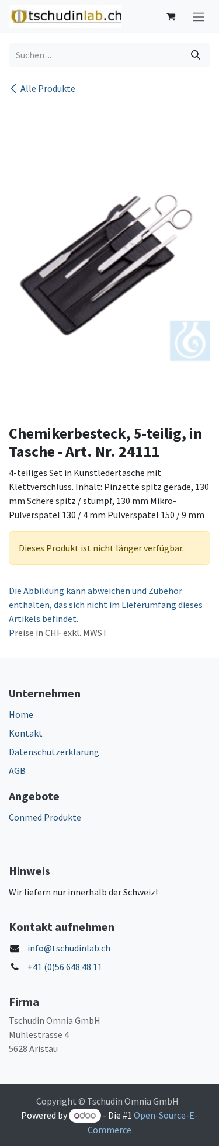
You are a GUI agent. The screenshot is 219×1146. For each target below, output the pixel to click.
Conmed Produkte (45, 817)
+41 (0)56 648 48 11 (64, 967)
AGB (17, 770)
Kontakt (26, 733)
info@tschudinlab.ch (68, 948)
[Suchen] (195, 55)
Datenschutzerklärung (54, 752)
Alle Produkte (47, 88)
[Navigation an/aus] (198, 17)
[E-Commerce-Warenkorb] (170, 16)
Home (21, 714)
